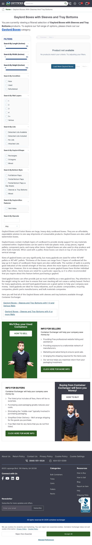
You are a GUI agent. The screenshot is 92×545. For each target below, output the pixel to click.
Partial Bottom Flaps (16, 179)
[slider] (5, 48)
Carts (52, 483)
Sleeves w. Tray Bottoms (17, 190)
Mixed (10, 163)
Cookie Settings (77, 456)
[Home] (15, 3)
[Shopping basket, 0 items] (86, 3)
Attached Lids (13, 144)
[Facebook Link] (3, 478)
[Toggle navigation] (4, 2)
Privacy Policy (46, 456)
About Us (6, 456)
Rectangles (12, 156)
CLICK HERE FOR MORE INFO (56, 369)
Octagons (12, 159)
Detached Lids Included (17, 136)
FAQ (78, 491)
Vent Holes (12, 208)
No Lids (11, 140)
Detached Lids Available (17, 132)
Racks (52, 494)
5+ (9, 116)
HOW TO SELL (20, 333)
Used (10, 85)
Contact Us (32, 456)
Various (11, 120)
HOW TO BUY (72, 397)
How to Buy (81, 473)
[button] (16, 75)
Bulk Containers (56, 475)
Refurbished (13, 89)
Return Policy (19, 456)
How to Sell (81, 477)
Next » (51, 37)
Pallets (52, 489)
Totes (52, 479)
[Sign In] (74, 3)
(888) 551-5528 (37, 460)
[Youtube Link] (7, 478)
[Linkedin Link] (12, 478)
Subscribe (38, 508)
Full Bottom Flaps (15, 175)
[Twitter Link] (17, 478)
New (10, 81)
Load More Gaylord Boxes (63, 66)
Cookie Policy (61, 456)
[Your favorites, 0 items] (79, 4)
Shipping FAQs (82, 495)
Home (8, 9)
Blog (78, 482)
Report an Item (83, 486)
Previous (43, 37)
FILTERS (8, 39)
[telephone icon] (69, 3)
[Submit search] (65, 3)
